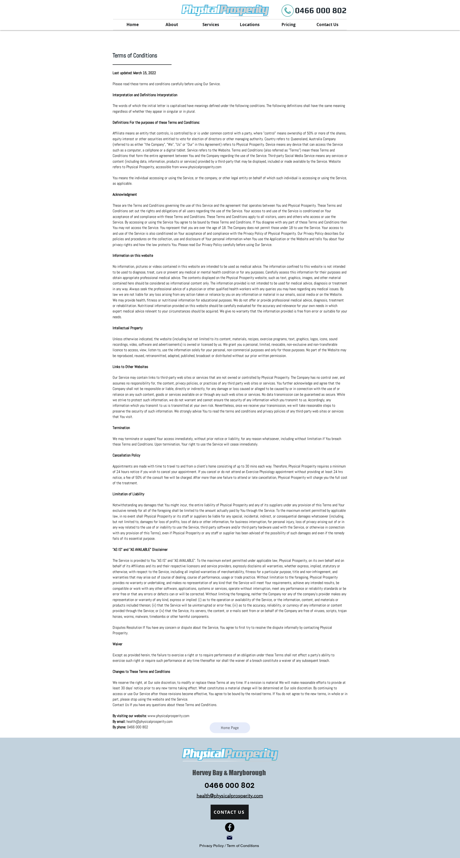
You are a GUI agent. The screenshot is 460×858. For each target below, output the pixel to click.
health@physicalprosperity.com (149, 721)
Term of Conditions (243, 845)
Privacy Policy (212, 845)
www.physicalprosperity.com (200, 166)
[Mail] (229, 837)
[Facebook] (229, 827)
